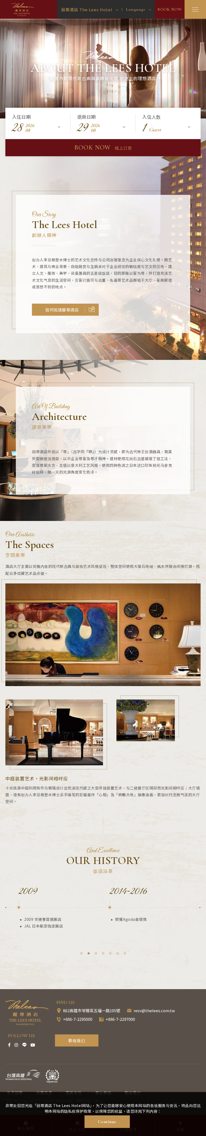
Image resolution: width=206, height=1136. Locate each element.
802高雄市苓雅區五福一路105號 (91, 1010)
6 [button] (118, 953)
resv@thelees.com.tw (154, 1010)
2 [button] (89, 953)
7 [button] (125, 953)
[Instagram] (16, 1045)
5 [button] (110, 953)
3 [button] (96, 953)
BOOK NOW (169, 9)
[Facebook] (9, 1045)
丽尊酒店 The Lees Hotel (24, 9)
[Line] (24, 1044)
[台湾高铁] (22, 1075)
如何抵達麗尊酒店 (62, 309)
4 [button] (103, 953)
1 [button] (81, 953)
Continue (107, 1121)
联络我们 (76, 1040)
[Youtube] (33, 1045)
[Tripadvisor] (52, 1076)
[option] (103, 68)
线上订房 (103, 147)
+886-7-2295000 (77, 1019)
